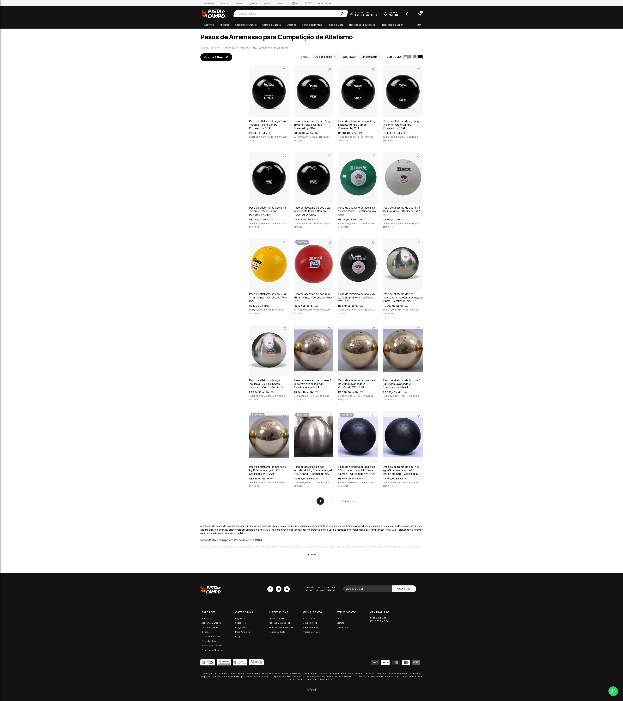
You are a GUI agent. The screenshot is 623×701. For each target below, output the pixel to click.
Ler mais (311, 554)
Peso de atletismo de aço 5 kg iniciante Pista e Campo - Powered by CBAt (401, 124)
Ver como (394, 56)
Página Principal (210, 48)
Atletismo (224, 24)
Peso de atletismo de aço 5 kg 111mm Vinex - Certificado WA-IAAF (268, 297)
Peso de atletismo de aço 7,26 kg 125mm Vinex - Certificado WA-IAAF (356, 297)
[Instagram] (278, 589)
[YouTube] (287, 589)
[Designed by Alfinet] (311, 689)
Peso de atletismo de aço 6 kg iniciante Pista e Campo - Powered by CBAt (267, 211)
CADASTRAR (404, 588)
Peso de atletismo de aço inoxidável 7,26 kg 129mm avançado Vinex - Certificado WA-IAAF (267, 384)
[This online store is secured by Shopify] (207, 662)
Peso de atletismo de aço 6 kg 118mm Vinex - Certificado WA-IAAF (313, 297)
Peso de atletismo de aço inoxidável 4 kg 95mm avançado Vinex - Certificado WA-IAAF (403, 297)
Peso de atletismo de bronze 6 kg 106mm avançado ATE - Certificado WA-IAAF (268, 470)
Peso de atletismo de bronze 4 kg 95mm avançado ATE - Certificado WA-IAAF (357, 384)
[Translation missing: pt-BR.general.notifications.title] (408, 13)
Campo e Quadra (271, 24)
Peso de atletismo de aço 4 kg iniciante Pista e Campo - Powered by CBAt (356, 124)
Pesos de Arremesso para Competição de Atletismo (256, 48)
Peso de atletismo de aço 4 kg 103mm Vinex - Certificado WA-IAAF (402, 211)
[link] (231, 588)
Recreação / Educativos (362, 24)
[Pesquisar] (342, 14)
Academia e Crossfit (246, 24)
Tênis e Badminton (312, 24)
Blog (419, 24)
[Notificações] (408, 14)
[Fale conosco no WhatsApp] (613, 691)
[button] (325, 57)
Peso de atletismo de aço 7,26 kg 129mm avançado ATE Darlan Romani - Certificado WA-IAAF (401, 470)
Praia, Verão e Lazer (392, 24)
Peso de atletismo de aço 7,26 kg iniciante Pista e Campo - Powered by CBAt (312, 211)
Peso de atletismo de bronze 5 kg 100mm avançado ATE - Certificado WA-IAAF (401, 384)
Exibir (305, 56)
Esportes (209, 24)
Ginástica (291, 24)
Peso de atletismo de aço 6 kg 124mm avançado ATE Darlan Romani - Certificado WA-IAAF (357, 470)
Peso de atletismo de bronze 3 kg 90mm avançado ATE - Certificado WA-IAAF (312, 384)
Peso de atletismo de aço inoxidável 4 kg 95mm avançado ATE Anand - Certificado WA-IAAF (313, 470)
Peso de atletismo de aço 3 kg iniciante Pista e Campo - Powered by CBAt (312, 124)
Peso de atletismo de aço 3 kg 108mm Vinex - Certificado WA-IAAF (357, 211)
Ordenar (349, 56)
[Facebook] (270, 589)
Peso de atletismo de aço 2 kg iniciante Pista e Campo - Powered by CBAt (267, 124)
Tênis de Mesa (335, 24)
